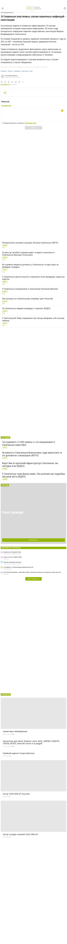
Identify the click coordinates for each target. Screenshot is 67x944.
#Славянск (4, 71)
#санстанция (24, 71)
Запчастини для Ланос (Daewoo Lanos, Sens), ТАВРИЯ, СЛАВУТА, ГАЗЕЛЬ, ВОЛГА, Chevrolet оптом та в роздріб (31, 742)
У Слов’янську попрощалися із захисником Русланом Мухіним (30, 289)
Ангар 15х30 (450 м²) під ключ (16, 794)
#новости (10, 71)
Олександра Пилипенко (11, 75)
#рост (31, 71)
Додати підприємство (33, 579)
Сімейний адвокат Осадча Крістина (18, 753)
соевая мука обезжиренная (15, 731)
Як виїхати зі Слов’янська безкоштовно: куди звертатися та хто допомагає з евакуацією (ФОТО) (32, 454)
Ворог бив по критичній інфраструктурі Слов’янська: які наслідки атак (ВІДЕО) (30, 464)
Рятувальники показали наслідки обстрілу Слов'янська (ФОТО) (30, 243)
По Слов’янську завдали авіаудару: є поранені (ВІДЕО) (26, 308)
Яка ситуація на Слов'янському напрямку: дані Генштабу (27, 298)
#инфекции (17, 71)
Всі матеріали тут (33, 540)
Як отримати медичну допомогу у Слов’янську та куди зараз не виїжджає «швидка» (30, 265)
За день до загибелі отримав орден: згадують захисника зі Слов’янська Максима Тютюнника (28, 253)
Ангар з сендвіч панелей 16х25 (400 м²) (20, 834)
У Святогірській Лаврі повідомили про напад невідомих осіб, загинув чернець (33, 319)
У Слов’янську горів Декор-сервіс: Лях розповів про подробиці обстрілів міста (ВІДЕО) (33, 475)
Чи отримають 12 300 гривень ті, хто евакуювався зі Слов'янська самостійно (28, 443)
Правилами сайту (31, 123)
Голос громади (12, 512)
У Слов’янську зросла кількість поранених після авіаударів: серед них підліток (33, 278)
